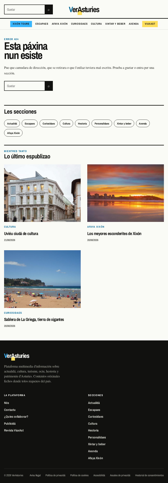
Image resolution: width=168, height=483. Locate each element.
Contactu (10, 410)
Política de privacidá (55, 475)
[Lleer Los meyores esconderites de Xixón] (125, 193)
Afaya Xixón (60, 23)
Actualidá (12, 123)
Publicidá (10, 423)
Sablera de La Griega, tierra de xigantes (34, 319)
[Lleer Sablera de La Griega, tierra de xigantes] (42, 279)
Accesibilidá (99, 475)
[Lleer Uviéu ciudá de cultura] (42, 193)
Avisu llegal (35, 475)
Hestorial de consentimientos (149, 475)
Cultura (96, 23)
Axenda (134, 23)
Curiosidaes (79, 23)
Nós (6, 403)
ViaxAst (150, 23)
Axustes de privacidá (120, 475)
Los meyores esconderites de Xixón (114, 233)
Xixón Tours (21, 23)
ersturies (84, 9)
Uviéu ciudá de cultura (21, 233)
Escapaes (41, 23)
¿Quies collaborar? (16, 416)
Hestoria (82, 123)
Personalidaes (102, 123)
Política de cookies (79, 475)
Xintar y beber (115, 23)
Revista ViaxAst (14, 430)
